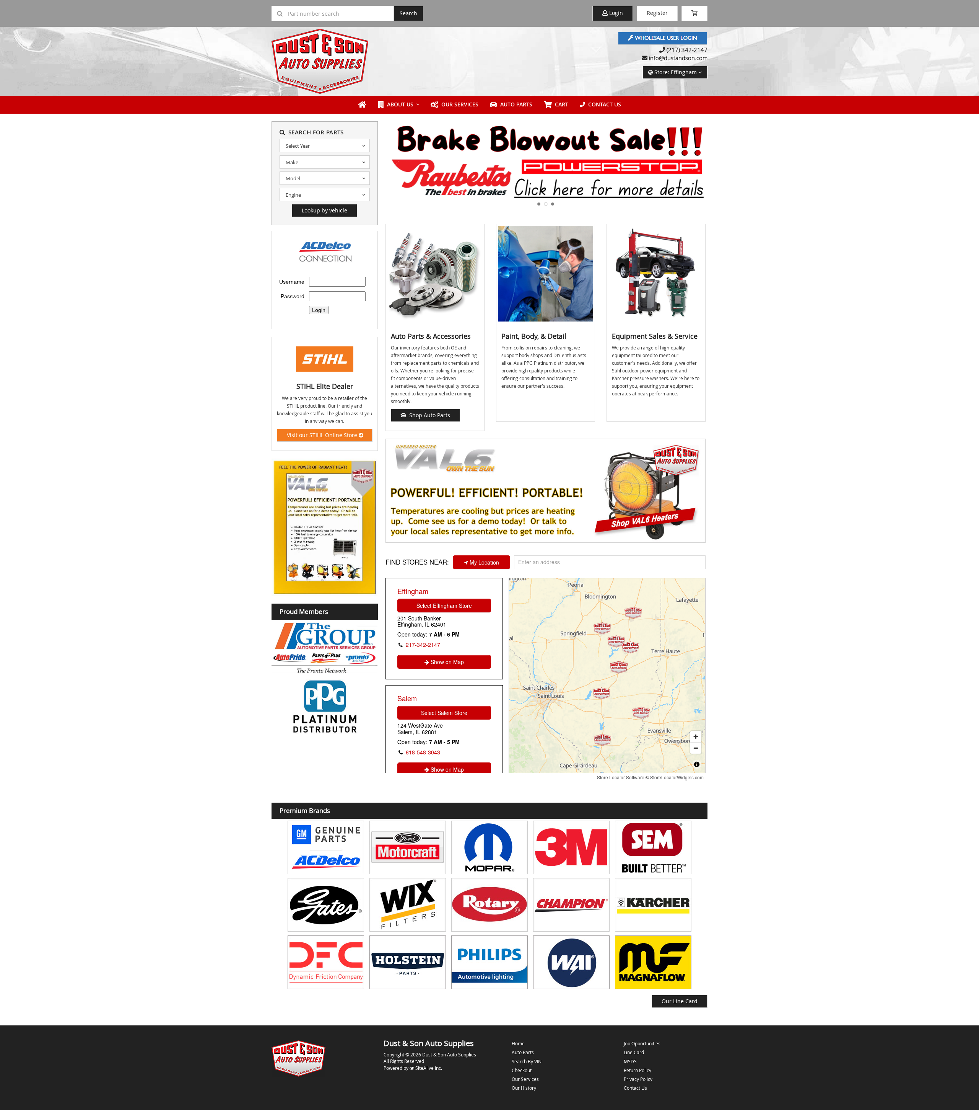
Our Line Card (680, 1001)
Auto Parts (514, 104)
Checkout (522, 1070)
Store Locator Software (620, 777)
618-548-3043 (423, 752)
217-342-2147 (423, 644)
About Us (398, 104)
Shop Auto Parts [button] (428, 415)
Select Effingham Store (444, 605)
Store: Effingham (675, 72)
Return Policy (637, 1070)
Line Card (634, 1052)
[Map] (607, 675)
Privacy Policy (638, 1079)
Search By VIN (527, 1061)
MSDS (630, 1061)
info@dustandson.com (678, 58)
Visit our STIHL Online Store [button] (323, 435)
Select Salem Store (444, 713)
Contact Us (603, 104)
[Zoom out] (695, 748)
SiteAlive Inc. (428, 1068)
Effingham (412, 591)
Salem (407, 698)
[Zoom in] (695, 736)
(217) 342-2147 (687, 50)
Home (518, 1043)
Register (657, 12)
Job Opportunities (642, 1043)
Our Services (458, 104)
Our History (524, 1088)
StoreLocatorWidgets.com (677, 777)
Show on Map (446, 662)
